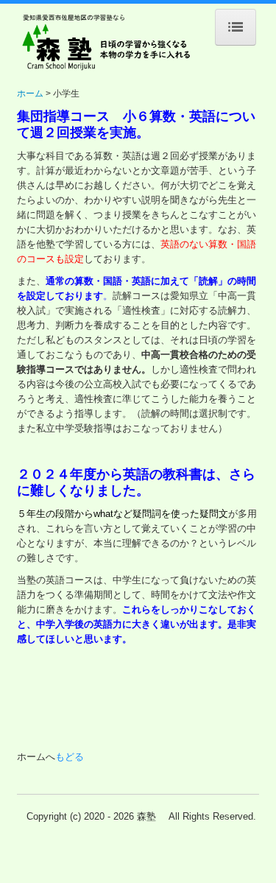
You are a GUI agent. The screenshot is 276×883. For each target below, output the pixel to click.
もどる (69, 756)
